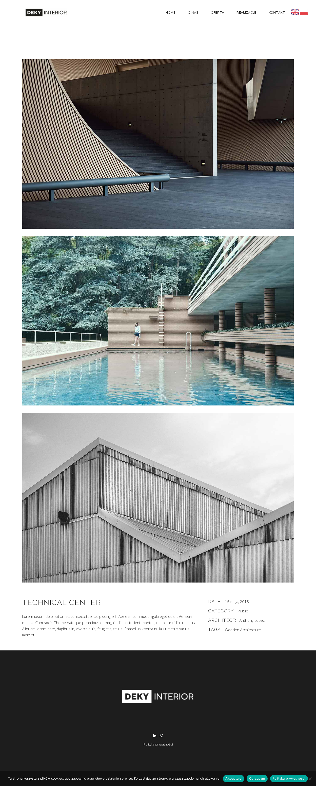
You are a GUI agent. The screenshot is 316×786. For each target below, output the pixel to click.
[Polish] (304, 12)
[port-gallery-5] (158, 320)
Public (243, 610)
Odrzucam (257, 778)
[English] (295, 12)
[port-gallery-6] (158, 497)
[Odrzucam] (309, 778)
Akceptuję (233, 778)
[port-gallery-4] (158, 144)
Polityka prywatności (158, 744)
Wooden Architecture (243, 629)
